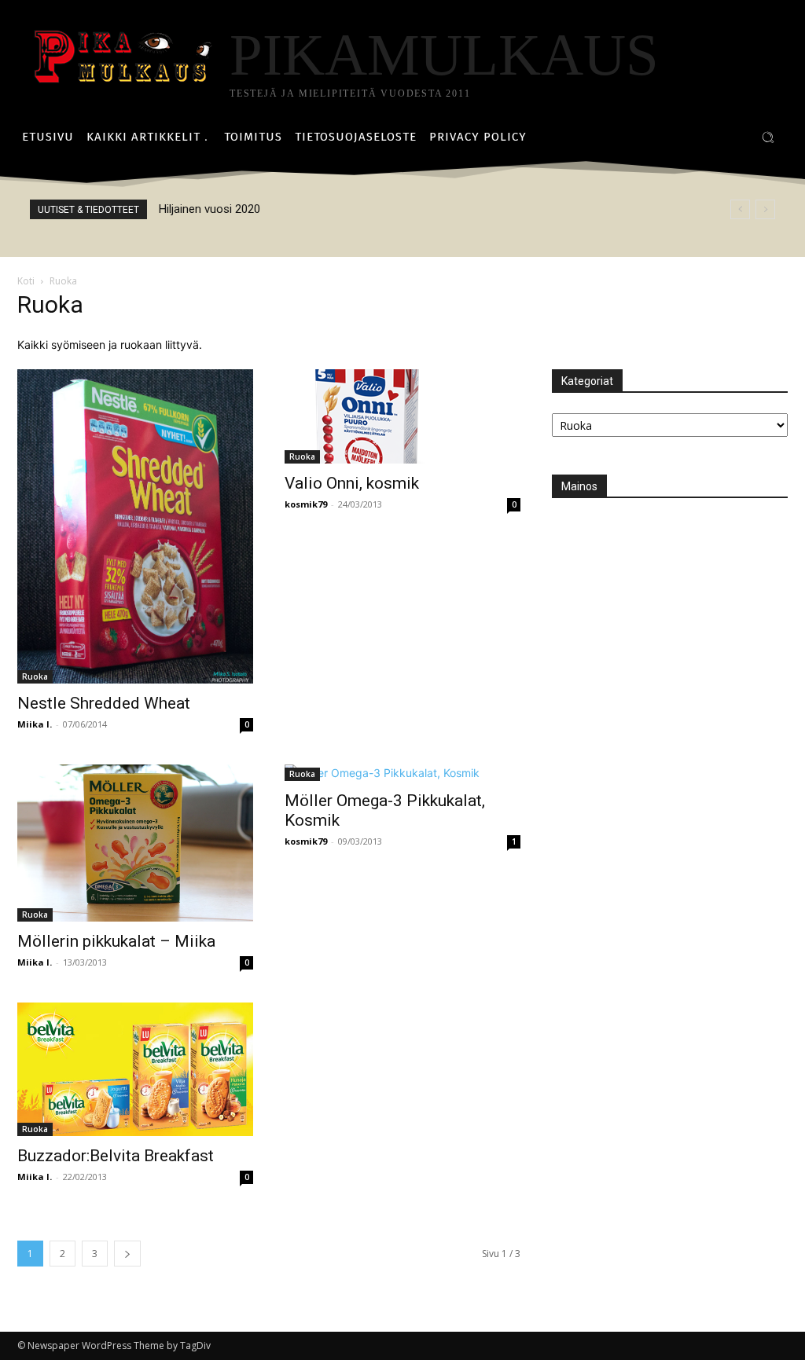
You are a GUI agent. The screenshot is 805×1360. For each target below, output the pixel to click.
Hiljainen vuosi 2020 (209, 209)
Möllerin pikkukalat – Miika (116, 941)
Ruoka (35, 676)
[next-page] (127, 1254)
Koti (26, 281)
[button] (768, 137)
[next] (765, 209)
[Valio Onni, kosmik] (402, 416)
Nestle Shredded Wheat (103, 703)
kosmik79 (306, 504)
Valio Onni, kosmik (352, 483)
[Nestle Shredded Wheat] (135, 526)
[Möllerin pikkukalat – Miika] (135, 843)
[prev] (740, 209)
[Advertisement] (670, 617)
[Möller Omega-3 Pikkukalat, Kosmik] (402, 772)
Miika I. (34, 724)
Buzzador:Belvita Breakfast (115, 1155)
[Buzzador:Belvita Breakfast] (135, 1069)
